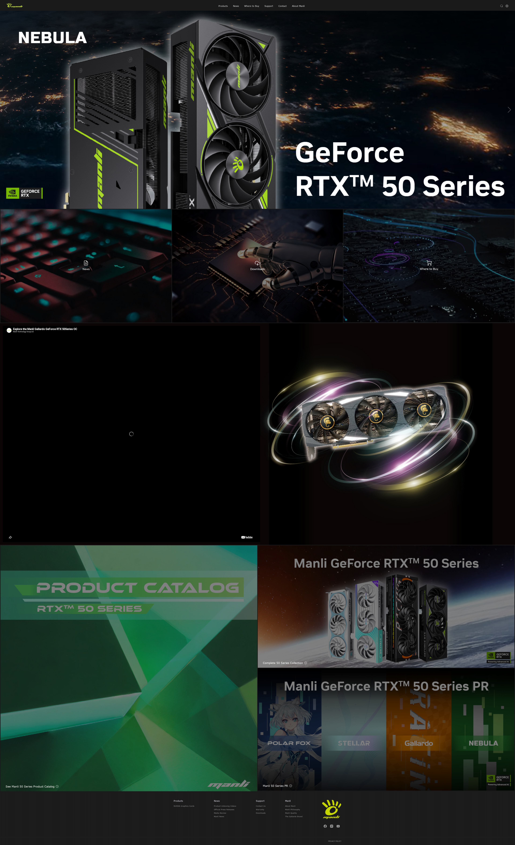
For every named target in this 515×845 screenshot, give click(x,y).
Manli (288, 801)
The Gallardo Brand (293, 816)
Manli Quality (291, 813)
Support (268, 6)
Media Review (220, 813)
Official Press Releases (224, 809)
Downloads (261, 813)
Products (223, 6)
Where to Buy (251, 6)
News (236, 6)
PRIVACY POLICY (334, 841)
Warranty (260, 809)
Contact (282, 6)
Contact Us (261, 806)
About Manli (298, 6)
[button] (509, 110)
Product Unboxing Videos (225, 806)
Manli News (219, 816)
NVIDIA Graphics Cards (184, 806)
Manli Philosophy (292, 809)
